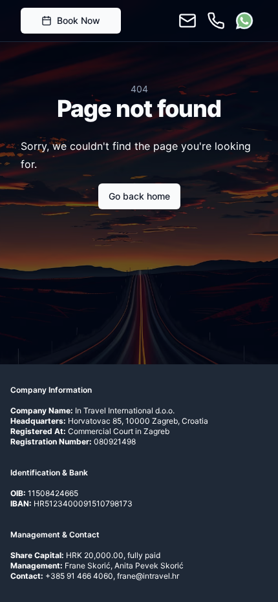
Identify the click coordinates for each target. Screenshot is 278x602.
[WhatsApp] (244, 21)
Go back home (139, 196)
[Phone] (216, 21)
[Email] (187, 21)
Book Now (78, 20)
